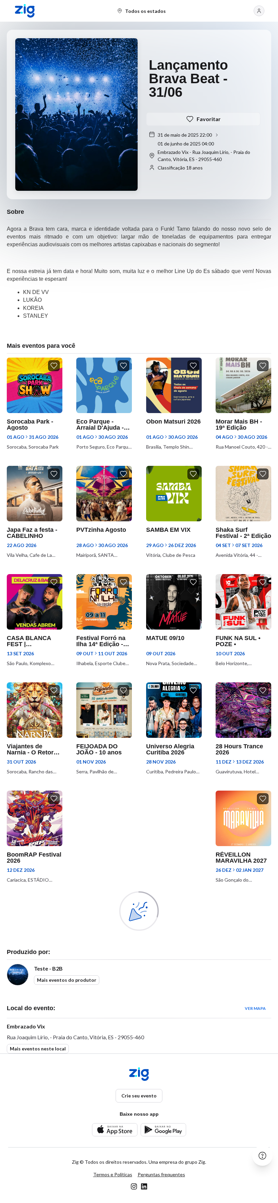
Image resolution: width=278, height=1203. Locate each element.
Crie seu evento (139, 1095)
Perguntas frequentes (161, 1174)
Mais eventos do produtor (66, 980)
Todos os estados (145, 11)
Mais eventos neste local (38, 1048)
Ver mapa (255, 1008)
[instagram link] (134, 1186)
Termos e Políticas (112, 1174)
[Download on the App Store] (115, 1129)
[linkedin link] (144, 1186)
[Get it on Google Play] (163, 1129)
